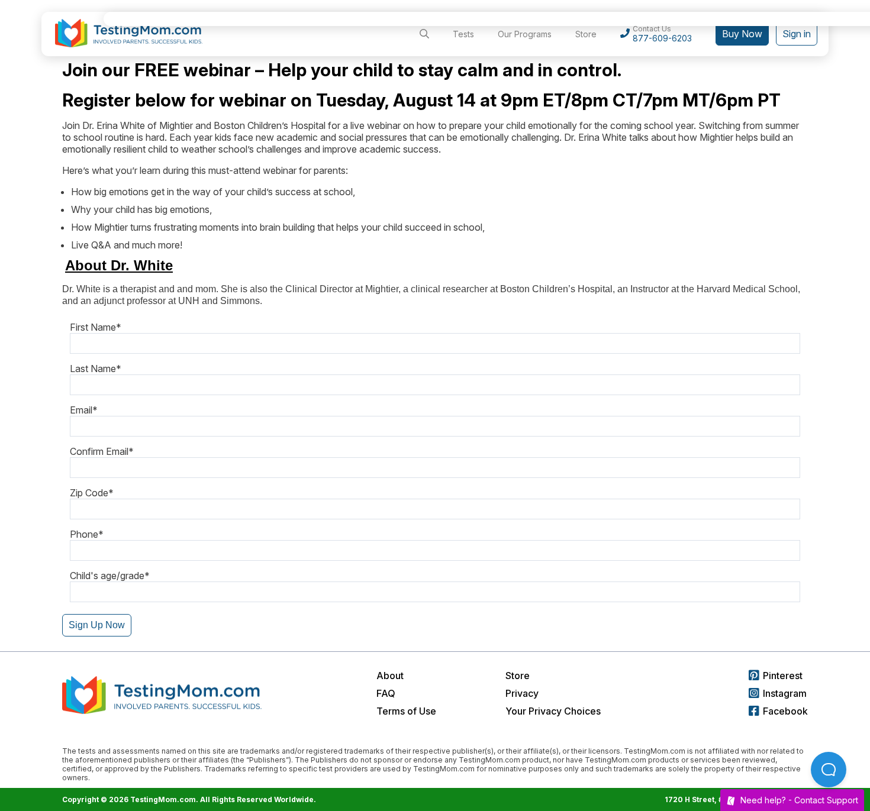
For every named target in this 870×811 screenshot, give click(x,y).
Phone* (87, 534)
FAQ (385, 693)
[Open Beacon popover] (828, 769)
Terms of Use (406, 711)
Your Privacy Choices (553, 711)
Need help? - (799, 800)
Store (517, 675)
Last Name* (95, 368)
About (390, 675)
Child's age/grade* (110, 575)
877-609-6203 (662, 38)
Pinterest (783, 675)
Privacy (522, 693)
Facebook (785, 711)
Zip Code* (92, 493)
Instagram (785, 693)
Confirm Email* (102, 451)
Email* (84, 410)
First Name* (95, 327)
